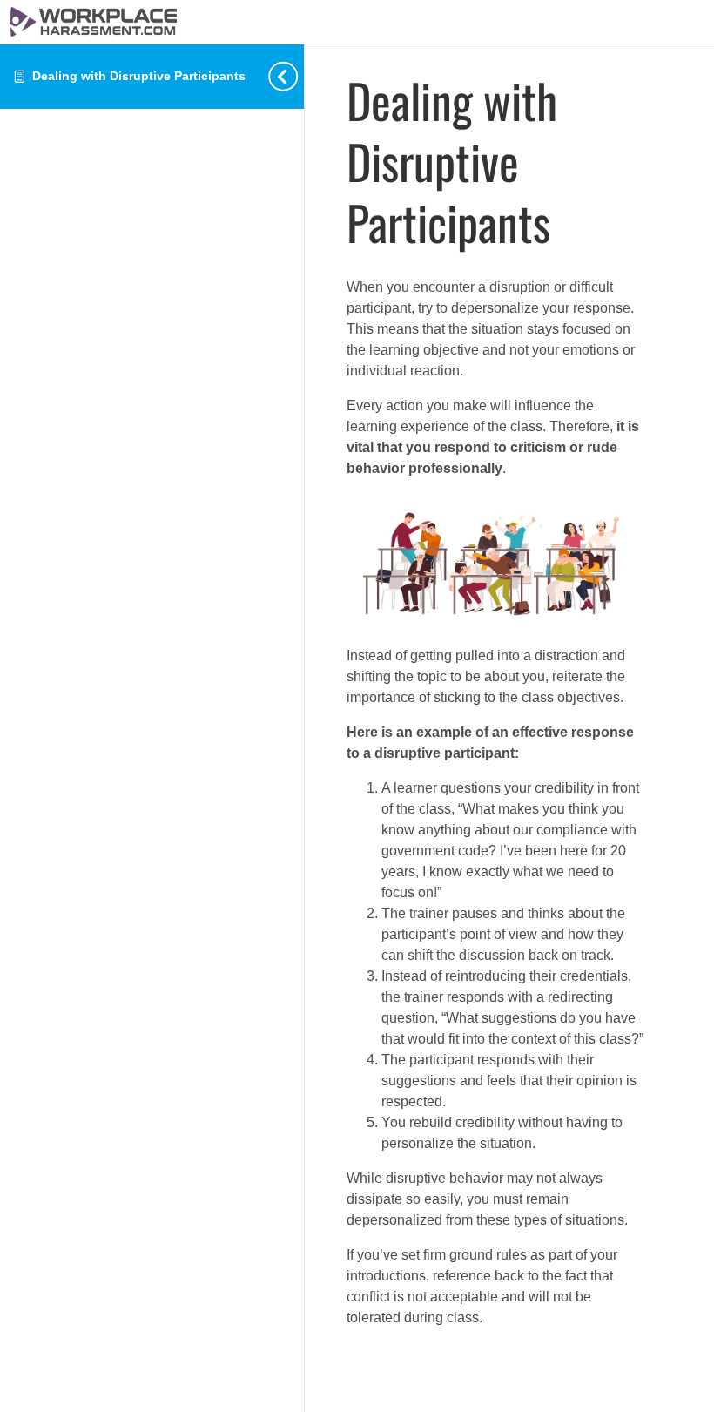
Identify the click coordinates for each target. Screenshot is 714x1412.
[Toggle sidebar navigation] (298, 76)
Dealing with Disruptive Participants (139, 76)
